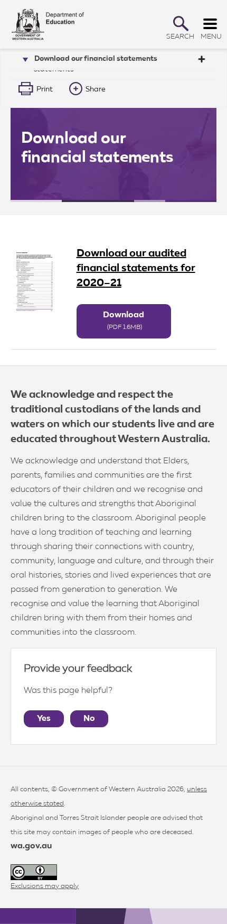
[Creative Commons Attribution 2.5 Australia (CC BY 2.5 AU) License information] (34, 872)
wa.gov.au (31, 846)
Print (44, 89)
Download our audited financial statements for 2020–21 (136, 268)
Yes (44, 719)
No (89, 719)
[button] (181, 23)
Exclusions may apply (45, 886)
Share (96, 89)
